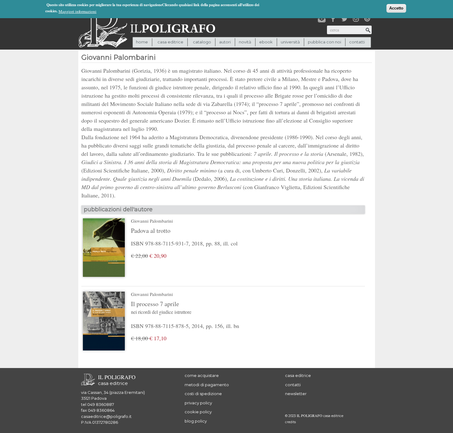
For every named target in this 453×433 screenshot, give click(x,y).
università (290, 41)
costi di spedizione (203, 393)
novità (245, 41)
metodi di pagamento (207, 384)
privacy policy (198, 402)
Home (142, 41)
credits (290, 422)
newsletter (296, 393)
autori (225, 41)
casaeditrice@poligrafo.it (106, 416)
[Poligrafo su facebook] (333, 19)
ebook (266, 41)
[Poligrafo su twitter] (344, 19)
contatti (357, 41)
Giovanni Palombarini (152, 221)
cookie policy (198, 411)
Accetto (396, 8)
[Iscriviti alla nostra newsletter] (322, 19)
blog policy (196, 421)
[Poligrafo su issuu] (367, 19)
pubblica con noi (324, 41)
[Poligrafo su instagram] (356, 19)
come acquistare (202, 375)
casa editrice (298, 375)
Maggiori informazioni (77, 11)
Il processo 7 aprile (161, 307)
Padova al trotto (150, 230)
